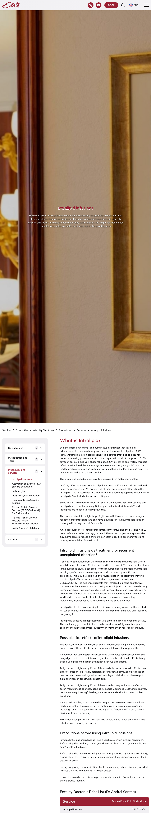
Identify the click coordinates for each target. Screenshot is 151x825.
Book (111, 5)
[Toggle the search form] (123, 5)
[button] (135, 5)
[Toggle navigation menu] (146, 5)
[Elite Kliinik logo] (11, 4)
